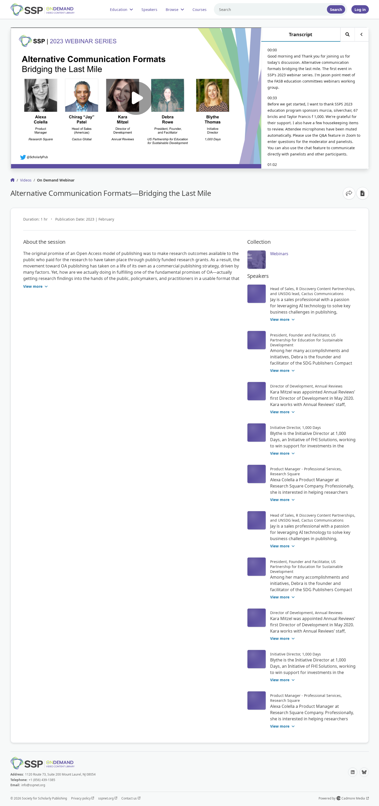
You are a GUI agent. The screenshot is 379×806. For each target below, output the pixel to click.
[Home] (46, 9)
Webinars (279, 254)
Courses (199, 9)
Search (336, 9)
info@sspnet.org (33, 785)
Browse (172, 9)
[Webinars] (256, 259)
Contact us (129, 798)
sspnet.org (106, 798)
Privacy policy (81, 798)
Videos (26, 180)
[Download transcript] (362, 193)
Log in (360, 9)
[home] (12, 180)
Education (118, 9)
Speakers (149, 9)
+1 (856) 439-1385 (42, 780)
